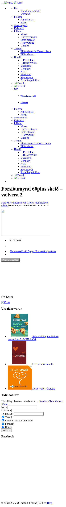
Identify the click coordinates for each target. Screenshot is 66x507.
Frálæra (18, 16)
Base (49, 503)
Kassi (23, 71)
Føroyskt (9, 423)
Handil (17, 57)
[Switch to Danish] (19, 83)
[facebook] (9, 246)
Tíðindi (17, 48)
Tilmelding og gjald (30, 11)
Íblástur (18, 31)
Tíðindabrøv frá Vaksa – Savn (36, 51)
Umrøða (25, 45)
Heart (27, 42)
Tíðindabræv (27, 54)
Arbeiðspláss (27, 19)
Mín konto (26, 74)
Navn (4, 407)
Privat (23, 22)
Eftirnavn (6, 410)
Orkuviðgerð (20, 25)
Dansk (8, 427)
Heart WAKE (29, 63)
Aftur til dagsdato (10, 260)
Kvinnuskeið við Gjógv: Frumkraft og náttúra (33, 251)
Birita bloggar (27, 39)
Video (24, 34)
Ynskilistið (26, 65)
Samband (25, 13)
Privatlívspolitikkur (30, 80)
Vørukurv (25, 68)
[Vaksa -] (13, 2)
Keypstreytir (27, 77)
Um (16, 8)
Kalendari (19, 28)
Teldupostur (7, 413)
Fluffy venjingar (29, 37)
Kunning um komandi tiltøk (18, 420)
